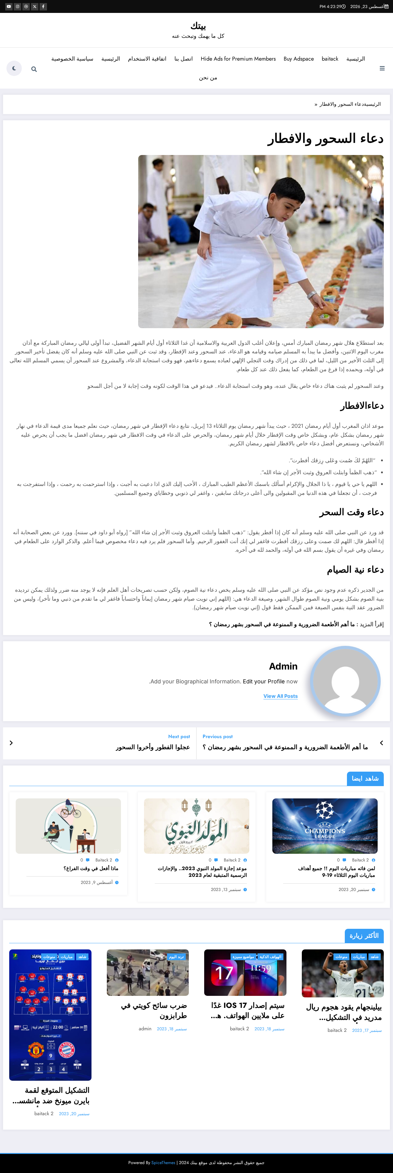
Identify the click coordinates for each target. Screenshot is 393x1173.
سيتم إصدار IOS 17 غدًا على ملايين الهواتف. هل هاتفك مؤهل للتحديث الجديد (106, 1011)
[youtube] (9, 6)
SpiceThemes (163, 1083)
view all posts (280, 696)
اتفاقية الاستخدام (147, 59)
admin (283, 666)
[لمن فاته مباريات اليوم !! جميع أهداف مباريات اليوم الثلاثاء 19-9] (325, 825)
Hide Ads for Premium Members (238, 59)
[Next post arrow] (11, 743)
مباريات (218, 957)
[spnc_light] (14, 68)
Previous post (218, 736)
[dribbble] (26, 6)
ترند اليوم (35, 957)
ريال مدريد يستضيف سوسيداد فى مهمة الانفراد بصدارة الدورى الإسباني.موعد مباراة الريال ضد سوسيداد (303, 1008)
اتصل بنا (183, 59)
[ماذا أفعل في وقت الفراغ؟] (68, 825)
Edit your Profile (264, 681)
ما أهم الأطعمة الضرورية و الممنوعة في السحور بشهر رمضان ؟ (282, 624)
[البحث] (34, 69)
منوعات (200, 957)
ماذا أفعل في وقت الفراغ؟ (91, 868)
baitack (330, 59)
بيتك (198, 25)
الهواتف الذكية (129, 957)
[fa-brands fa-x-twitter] (34, 6)
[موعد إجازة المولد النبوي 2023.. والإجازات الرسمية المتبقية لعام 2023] (196, 825)
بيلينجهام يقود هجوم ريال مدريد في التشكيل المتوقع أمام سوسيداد (203, 1013)
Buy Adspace (299, 59)
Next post (179, 736)
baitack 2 (360, 860)
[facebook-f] (43, 6)
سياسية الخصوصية (72, 59)
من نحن (208, 78)
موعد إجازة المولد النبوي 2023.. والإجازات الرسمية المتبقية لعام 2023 (202, 872)
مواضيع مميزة (101, 957)
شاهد (233, 957)
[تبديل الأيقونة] (382, 69)
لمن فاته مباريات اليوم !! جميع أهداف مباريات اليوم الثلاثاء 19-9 (336, 872)
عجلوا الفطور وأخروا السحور (153, 747)
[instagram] (17, 6)
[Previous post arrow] (382, 743)
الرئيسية (355, 59)
